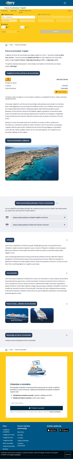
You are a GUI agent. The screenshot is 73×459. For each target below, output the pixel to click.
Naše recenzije (8, 443)
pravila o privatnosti (15, 454)
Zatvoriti (68, 454)
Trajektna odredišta (6, 431)
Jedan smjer (13, 10)
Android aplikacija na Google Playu (64, 430)
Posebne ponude (9, 446)
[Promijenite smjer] (36, 17)
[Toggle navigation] (64, 3)
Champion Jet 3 (42, 319)
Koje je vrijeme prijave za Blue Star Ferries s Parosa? (31, 225)
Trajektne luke (8, 440)
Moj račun (20, 432)
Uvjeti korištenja (22, 441)
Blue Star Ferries (62, 79)
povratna (5, 10)
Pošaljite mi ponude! (37, 408)
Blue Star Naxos (16, 320)
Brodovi (5, 449)
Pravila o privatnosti (55, 411)
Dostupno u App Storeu (52, 430)
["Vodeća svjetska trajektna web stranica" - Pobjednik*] (10, 3)
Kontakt (20, 435)
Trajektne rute (8, 438)
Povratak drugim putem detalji (25, 11)
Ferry (5, 426)
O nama (20, 438)
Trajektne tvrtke (8, 435)
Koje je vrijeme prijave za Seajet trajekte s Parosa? (30, 217)
